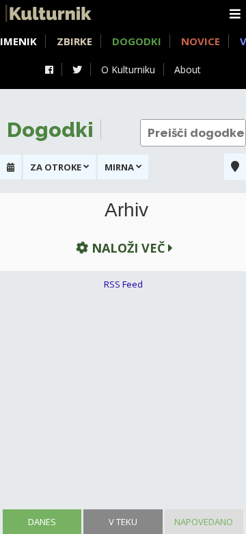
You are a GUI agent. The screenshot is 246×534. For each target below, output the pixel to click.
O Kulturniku (128, 69)
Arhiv (126, 210)
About (187, 69)
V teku (123, 522)
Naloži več (128, 248)
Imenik (18, 41)
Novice (200, 41)
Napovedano (203, 522)
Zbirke (74, 41)
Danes (42, 522)
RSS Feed (123, 284)
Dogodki (136, 41)
